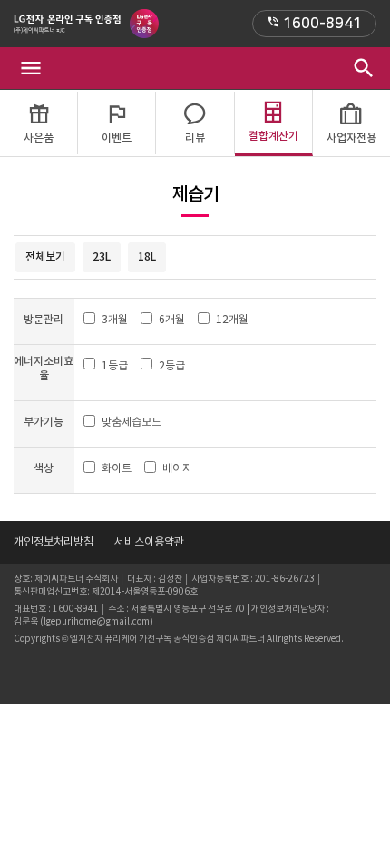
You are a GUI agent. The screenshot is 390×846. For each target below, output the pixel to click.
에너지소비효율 (43, 368)
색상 (44, 468)
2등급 (172, 365)
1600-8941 (314, 23)
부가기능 (43, 421)
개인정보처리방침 (53, 541)
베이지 (177, 468)
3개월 (115, 319)
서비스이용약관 (149, 541)
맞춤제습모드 (131, 421)
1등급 (115, 365)
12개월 (232, 319)
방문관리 (43, 319)
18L (147, 256)
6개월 (172, 319)
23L (102, 256)
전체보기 (45, 256)
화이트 (117, 468)
